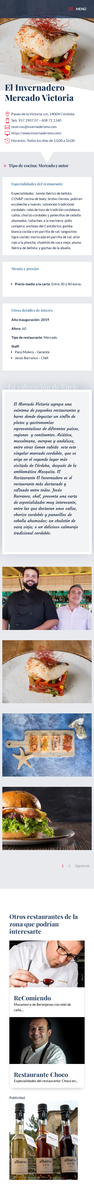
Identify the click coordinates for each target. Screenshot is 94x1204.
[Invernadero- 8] (46, 850)
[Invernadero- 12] (46, 630)
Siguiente (82, 865)
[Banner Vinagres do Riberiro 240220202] (43, 1183)
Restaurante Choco (41, 1074)
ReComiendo (32, 998)
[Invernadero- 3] (46, 777)
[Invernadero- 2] (46, 703)
